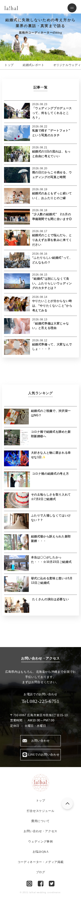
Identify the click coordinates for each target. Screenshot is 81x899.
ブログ (40, 872)
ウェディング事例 (40, 841)
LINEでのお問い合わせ (44, 754)
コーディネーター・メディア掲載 (41, 862)
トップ (9, 64)
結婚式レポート (33, 64)
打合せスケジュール (40, 810)
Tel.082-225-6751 (40, 701)
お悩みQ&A (41, 851)
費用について (40, 821)
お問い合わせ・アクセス (40, 831)
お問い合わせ (40, 740)
